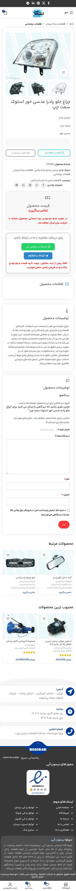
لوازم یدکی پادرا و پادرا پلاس (49, 170)
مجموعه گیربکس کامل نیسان (20, 641)
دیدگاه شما (62, 436)
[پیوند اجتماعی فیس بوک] (48, 3)
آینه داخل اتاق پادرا (62, 577)
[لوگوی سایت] (38, 13)
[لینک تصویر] (38, 782)
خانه (71, 24)
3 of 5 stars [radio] (47, 429)
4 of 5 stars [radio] (44, 429)
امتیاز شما (64, 429)
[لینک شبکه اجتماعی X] (43, 3)
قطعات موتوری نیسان (62, 651)
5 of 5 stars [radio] (41, 429)
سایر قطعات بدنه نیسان (61, 584)
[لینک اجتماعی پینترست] (38, 3)
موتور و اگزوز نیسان (63, 648)
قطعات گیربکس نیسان (25, 648)
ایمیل (65, 495)
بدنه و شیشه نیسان (27, 584)
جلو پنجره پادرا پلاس (25, 577)
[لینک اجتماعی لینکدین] (33, 3)
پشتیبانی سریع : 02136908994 (21, 758)
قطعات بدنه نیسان (55, 24)
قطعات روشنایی (33, 24)
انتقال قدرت (30, 645)
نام (67, 479)
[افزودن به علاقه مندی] (44, 555)
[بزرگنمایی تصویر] (63, 72)
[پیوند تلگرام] (28, 3)
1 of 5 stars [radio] (52, 429)
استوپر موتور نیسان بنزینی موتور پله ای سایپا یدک (58, 642)
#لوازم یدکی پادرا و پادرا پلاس (46, 180)
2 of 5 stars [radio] (49, 429)
